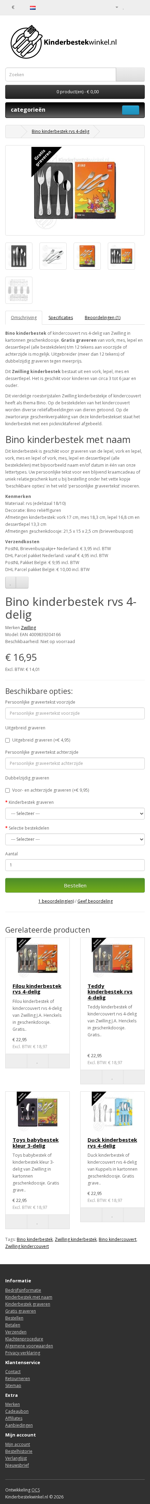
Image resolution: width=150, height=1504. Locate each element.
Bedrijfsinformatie (23, 1290)
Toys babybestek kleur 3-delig (36, 1142)
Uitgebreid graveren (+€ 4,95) (41, 740)
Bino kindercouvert (117, 1239)
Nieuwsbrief (17, 1465)
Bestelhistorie (18, 1451)
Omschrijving (24, 317)
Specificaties (60, 317)
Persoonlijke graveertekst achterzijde (41, 752)
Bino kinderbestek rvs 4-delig (60, 131)
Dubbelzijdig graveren (27, 778)
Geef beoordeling (95, 901)
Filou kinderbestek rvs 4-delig (37, 988)
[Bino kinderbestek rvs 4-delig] (75, 190)
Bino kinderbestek (35, 1239)
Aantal (11, 854)
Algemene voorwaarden (29, 1346)
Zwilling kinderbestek (76, 1239)
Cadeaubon (17, 1411)
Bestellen (75, 885)
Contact (13, 1372)
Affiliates (13, 1418)
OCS (35, 1490)
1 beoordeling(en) (56, 901)
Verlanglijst (16, 1458)
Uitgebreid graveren (25, 728)
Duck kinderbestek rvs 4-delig (112, 1142)
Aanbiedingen (19, 1425)
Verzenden (16, 1332)
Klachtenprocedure (24, 1339)
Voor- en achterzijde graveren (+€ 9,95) (50, 790)
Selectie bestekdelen (29, 828)
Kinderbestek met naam (28, 1297)
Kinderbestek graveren (31, 802)
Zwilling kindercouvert (27, 1246)
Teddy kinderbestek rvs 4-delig (110, 991)
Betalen (12, 1325)
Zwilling (28, 628)
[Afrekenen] (139, 7)
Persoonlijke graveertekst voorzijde (40, 702)
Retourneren (17, 1379)
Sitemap (13, 1385)
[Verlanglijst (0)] (124, 7)
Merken (12, 1404)
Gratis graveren (20, 1311)
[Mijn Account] (114, 7)
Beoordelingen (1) (102, 317)
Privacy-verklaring (22, 1353)
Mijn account (17, 1444)
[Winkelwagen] (131, 7)
